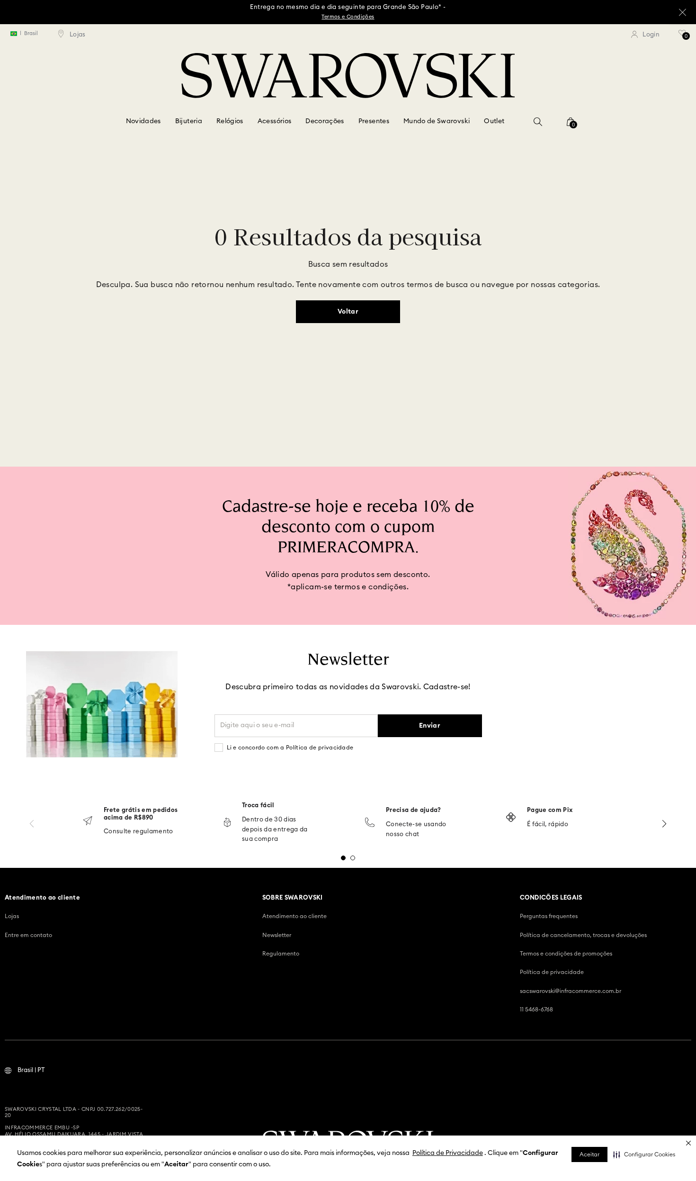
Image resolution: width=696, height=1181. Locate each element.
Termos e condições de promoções (566, 953)
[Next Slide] (664, 823)
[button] (644, 1154)
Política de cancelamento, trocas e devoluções (583, 935)
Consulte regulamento (138, 832)
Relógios (229, 121)
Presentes (373, 121)
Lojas (12, 916)
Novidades (143, 121)
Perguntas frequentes (549, 916)
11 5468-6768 (536, 1009)
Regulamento (280, 953)
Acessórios (275, 121)
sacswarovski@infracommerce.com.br (570, 991)
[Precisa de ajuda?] (370, 823)
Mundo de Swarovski (436, 121)
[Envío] (87, 822)
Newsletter (276, 935)
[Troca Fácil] (227, 823)
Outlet (494, 121)
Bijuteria (188, 121)
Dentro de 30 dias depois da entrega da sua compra (275, 830)
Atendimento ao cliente (294, 916)
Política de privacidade (552, 972)
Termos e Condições (347, 16)
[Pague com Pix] (511, 818)
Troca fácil (258, 805)
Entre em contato (28, 935)
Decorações (324, 121)
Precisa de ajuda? (413, 810)
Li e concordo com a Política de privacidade (290, 747)
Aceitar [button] (589, 1154)
